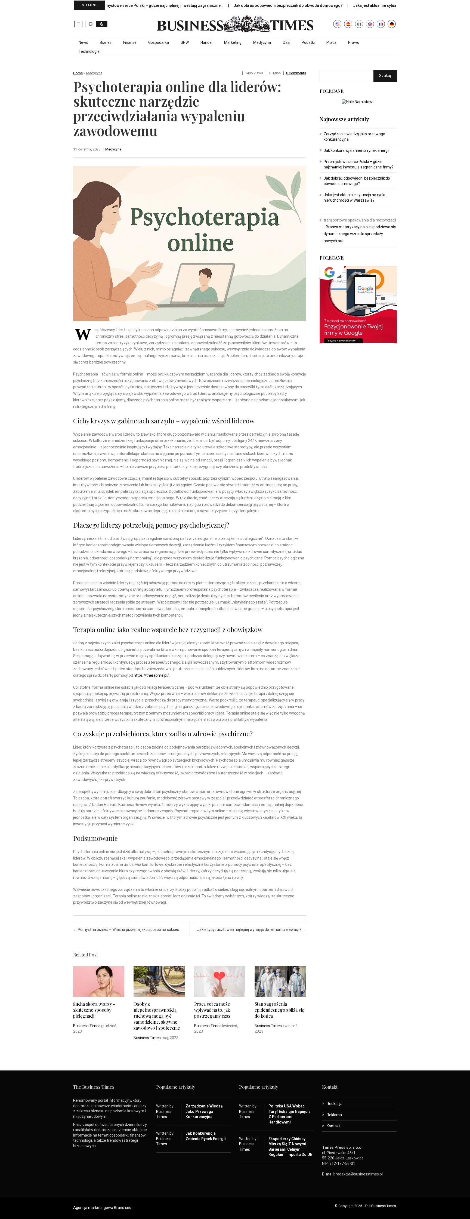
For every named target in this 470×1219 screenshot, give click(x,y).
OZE (286, 42)
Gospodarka (158, 42)
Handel (206, 42)
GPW (185, 42)
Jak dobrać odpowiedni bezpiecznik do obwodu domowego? (258, 5)
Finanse (130, 42)
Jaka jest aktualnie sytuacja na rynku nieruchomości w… (372, 5)
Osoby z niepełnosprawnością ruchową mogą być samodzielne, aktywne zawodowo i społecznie (157, 1016)
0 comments (296, 73)
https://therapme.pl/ (151, 675)
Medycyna (262, 42)
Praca (331, 42)
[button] (78, 24)
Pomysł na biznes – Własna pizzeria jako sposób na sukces (126, 929)
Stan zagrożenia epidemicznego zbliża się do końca (279, 1010)
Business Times (86, 1026)
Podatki (308, 42)
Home (78, 73)
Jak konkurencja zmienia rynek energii (356, 150)
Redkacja (334, 1103)
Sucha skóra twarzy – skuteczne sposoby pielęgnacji (94, 1010)
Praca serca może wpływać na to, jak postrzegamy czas (212, 1010)
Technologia (89, 51)
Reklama (334, 1115)
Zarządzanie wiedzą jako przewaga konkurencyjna (204, 1111)
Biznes (106, 42)
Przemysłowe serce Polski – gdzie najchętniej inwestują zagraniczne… (130, 5)
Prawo (353, 42)
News (83, 42)
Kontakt (333, 1126)
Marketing (233, 42)
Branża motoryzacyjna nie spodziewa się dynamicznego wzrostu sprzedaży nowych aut (360, 234)
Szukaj (385, 75)
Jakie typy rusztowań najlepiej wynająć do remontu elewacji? (251, 929)
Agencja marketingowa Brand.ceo (102, 1207)
